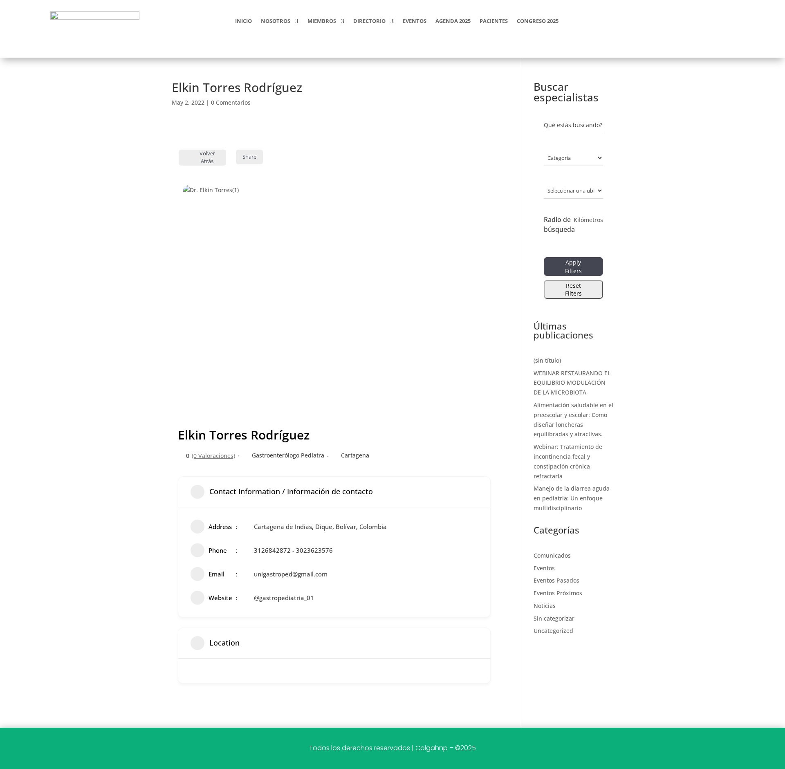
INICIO (243, 22)
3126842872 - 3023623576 (293, 550)
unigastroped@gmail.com (290, 574)
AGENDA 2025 (453, 22)
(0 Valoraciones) (213, 456)
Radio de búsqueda (559, 224)
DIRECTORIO (369, 22)
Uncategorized (553, 630)
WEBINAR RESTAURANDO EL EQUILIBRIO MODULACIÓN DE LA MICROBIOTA (572, 383)
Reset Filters (573, 289)
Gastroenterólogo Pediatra (288, 455)
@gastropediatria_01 (284, 598)
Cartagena (355, 455)
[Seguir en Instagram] (690, 19)
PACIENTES (494, 22)
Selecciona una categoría (564, 157)
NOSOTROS (275, 22)
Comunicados (552, 555)
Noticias (545, 606)
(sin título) (547, 360)
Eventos (544, 568)
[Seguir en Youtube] (710, 19)
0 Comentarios (231, 102)
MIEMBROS (321, 22)
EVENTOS (414, 22)
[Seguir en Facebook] (670, 19)
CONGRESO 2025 (537, 22)
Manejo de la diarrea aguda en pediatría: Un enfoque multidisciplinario (572, 498)
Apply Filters (573, 266)
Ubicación (557, 190)
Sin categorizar (554, 618)
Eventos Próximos (558, 593)
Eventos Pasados (556, 580)
